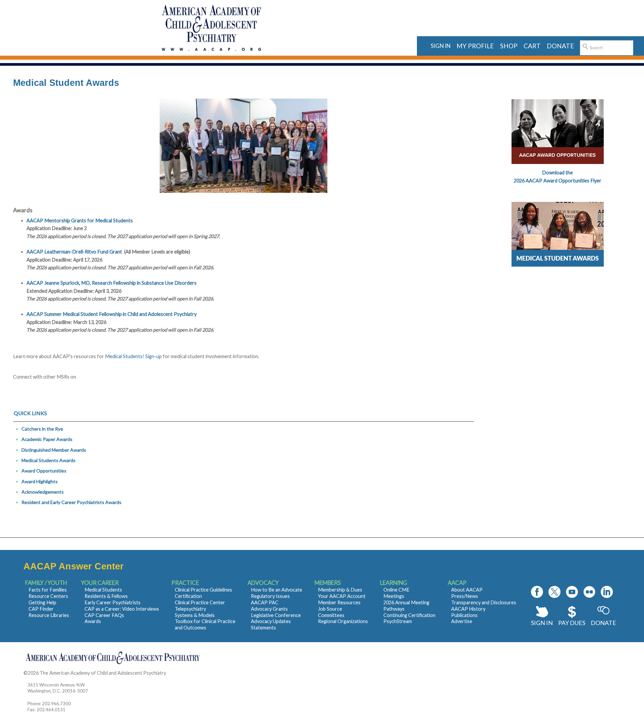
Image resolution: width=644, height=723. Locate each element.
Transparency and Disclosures (483, 602)
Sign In (542, 622)
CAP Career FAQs (104, 615)
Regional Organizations (343, 621)
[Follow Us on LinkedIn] (607, 592)
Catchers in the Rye (42, 429)
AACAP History (468, 609)
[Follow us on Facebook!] (537, 592)
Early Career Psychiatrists (113, 602)
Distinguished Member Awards (53, 450)
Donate (603, 622)
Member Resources (339, 602)
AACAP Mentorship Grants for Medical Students (79, 220)
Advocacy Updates (271, 621)
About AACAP (467, 590)
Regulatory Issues (270, 596)
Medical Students (124, 356)
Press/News (464, 596)
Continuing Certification (409, 615)
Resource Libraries (49, 615)
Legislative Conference (276, 615)
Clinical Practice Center (200, 602)
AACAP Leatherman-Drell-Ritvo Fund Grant (74, 252)
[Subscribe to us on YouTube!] (572, 592)
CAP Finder (41, 609)
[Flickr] (589, 592)
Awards (93, 621)
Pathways (394, 609)
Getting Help (42, 602)
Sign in (440, 45)
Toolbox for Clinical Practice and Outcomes (205, 624)
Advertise (461, 621)
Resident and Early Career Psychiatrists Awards (71, 502)
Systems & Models (195, 615)
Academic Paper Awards (46, 439)
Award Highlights (39, 481)
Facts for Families (48, 590)
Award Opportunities (43, 471)
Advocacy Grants (269, 609)
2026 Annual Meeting (406, 602)
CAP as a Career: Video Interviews (122, 609)
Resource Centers (48, 596)
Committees (331, 615)
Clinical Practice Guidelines (203, 590)
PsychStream (397, 621)
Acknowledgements (42, 492)
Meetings (393, 596)
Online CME (396, 590)
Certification (188, 596)
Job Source (330, 609)
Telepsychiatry (190, 609)
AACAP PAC (264, 602)
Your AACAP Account (342, 596)
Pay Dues (571, 622)
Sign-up (153, 356)
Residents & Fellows (106, 596)
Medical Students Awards (48, 460)
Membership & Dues (340, 590)
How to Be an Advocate (276, 590)
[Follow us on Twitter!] (554, 592)
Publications (464, 615)
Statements (263, 627)
